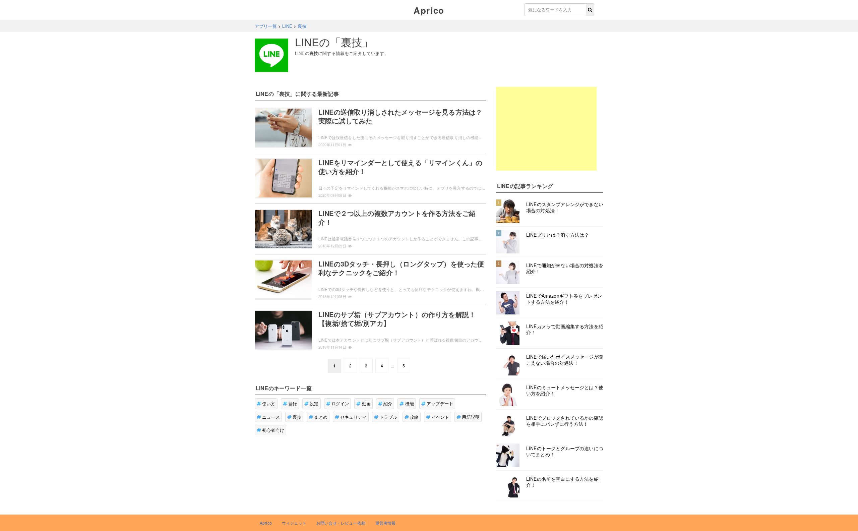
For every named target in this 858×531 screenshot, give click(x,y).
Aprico (429, 10)
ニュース (271, 417)
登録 (292, 403)
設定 (314, 403)
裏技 (297, 417)
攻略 (414, 417)
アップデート (440, 403)
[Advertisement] (546, 129)
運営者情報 (385, 523)
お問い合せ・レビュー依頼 (340, 523)
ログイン (340, 403)
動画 (366, 403)
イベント (440, 417)
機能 (409, 403)
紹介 (387, 403)
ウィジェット (294, 523)
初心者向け (273, 430)
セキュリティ (353, 417)
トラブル (388, 417)
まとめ (320, 417)
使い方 (268, 403)
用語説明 (471, 417)
